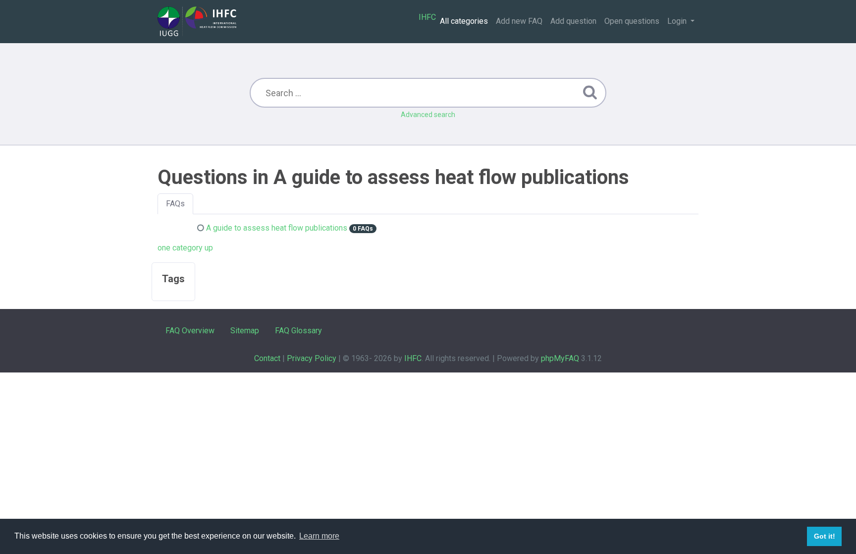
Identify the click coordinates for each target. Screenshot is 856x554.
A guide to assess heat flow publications (276, 228)
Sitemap (244, 330)
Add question (573, 21)
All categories (464, 21)
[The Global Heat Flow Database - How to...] (197, 21)
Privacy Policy (311, 358)
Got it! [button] (824, 536)
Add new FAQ (519, 21)
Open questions (631, 21)
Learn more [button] (319, 536)
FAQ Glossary (298, 330)
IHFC (427, 17)
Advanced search (428, 115)
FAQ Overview (189, 330)
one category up (185, 247)
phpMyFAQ (560, 358)
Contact (267, 358)
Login (678, 21)
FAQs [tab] (175, 203)
